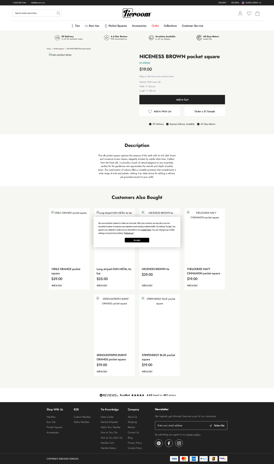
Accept (137, 240)
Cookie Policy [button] (146, 230)
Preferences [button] (128, 233)
